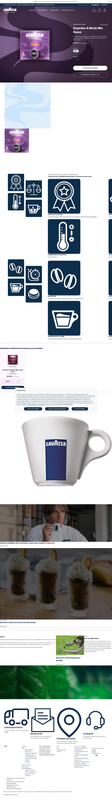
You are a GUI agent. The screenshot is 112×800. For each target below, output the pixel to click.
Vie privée (9, 780)
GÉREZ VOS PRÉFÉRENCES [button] (57, 408)
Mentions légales (11, 783)
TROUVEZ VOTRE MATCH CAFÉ (45, 5)
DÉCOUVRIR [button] (3, 626)
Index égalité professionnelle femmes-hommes (81, 751)
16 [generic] (8, 381)
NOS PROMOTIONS (44, 748)
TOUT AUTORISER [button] (33, 408)
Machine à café (26, 765)
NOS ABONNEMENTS (45, 746)
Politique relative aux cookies (36, 404)
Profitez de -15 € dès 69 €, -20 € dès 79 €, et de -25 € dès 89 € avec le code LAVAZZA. (57, 1)
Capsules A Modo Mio (31, 753)
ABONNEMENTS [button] (43, 10)
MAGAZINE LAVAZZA (45, 749)
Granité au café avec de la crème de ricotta (18, 622)
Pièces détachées (26, 768)
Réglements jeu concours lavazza (16, 778)
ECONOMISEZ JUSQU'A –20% (90, 74)
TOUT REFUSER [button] (80, 408)
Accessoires (25, 766)
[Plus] (22, 381)
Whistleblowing (11, 787)
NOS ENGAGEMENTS (45, 753)
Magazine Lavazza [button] (68, 10)
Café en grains (29, 749)
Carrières (59, 751)
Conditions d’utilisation (80, 748)
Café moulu (28, 751)
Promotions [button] (54, 10)
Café (23, 748)
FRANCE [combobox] (94, 750)
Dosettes (27, 761)
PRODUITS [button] (32, 10)
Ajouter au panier (90, 68)
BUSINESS (104, 5)
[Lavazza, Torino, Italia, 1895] (10, 10)
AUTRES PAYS (95, 753)
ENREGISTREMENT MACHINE (26, 5)
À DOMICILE (95, 5)
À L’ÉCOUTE (88, 734)
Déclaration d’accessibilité (14, 788)
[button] (110, 1)
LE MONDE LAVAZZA (9, 5)
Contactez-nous (61, 749)
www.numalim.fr (76, 791)
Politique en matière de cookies (15, 781)
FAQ (58, 748)
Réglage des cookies (12, 785)
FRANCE (94, 751)
